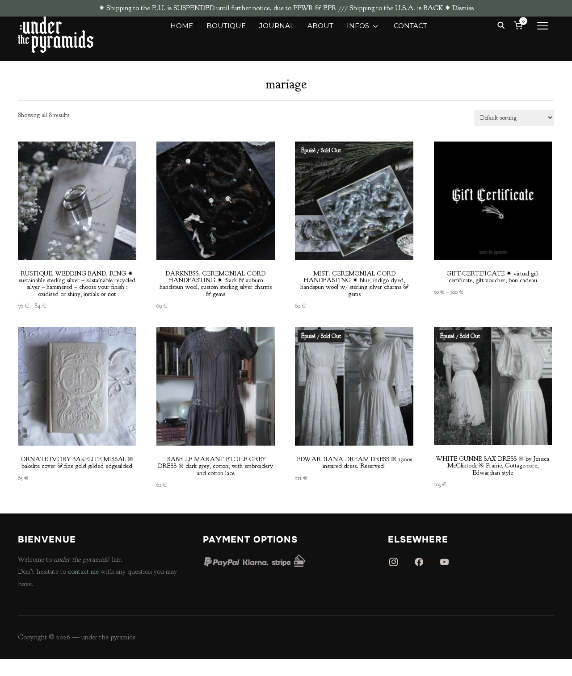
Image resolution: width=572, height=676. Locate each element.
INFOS (358, 25)
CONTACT (410, 25)
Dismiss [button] (463, 8)
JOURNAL (276, 25)
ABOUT (320, 25)
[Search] (501, 24)
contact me (83, 571)
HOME (181, 25)
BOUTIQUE (226, 25)
